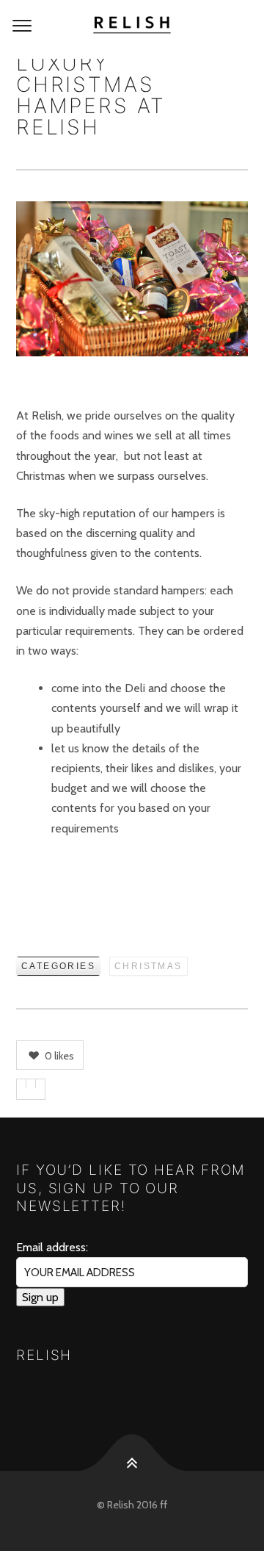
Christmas (148, 966)
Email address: (52, 1247)
